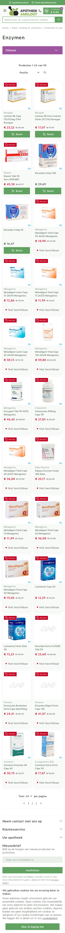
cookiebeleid (49, 918)
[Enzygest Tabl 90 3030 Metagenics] (17, 391)
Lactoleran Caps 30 (45, 586)
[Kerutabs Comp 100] (48, 155)
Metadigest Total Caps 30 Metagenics (15, 591)
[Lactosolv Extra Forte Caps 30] (48, 744)
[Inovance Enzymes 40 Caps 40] (17, 744)
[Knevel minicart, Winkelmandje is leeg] (46, 11)
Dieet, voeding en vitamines (26, 27)
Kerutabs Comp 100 (45, 172)
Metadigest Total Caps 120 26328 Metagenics (47, 353)
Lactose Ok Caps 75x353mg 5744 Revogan (12, 119)
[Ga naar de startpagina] (22, 10)
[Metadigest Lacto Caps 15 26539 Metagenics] (17, 272)
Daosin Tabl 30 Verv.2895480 (12, 177)
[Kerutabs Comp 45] (17, 212)
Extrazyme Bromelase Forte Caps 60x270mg (15, 707)
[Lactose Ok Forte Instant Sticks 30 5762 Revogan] (48, 95)
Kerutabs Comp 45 (13, 229)
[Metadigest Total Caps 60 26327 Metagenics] (17, 450)
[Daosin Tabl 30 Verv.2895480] (17, 155)
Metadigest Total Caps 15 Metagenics (15, 531)
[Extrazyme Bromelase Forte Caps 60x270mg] (17, 685)
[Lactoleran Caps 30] (48, 569)
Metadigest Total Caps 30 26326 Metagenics (46, 234)
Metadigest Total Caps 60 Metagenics (46, 531)
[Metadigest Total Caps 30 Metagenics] (17, 569)
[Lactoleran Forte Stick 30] (17, 629)
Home (5, 27)
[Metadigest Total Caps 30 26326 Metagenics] (48, 212)
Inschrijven (32, 870)
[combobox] (28, 20)
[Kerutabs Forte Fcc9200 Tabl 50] (48, 629)
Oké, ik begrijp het (32, 926)
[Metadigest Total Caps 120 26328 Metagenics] (48, 331)
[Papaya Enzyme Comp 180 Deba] (48, 450)
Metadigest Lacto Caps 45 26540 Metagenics (16, 353)
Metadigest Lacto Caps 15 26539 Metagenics (16, 294)
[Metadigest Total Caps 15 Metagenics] (17, 510)
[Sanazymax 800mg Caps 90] (48, 391)
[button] (32, 50)
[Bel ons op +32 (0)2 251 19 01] (39, 10)
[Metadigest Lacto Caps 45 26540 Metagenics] (17, 331)
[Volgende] (40, 803)
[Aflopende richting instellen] (45, 72)
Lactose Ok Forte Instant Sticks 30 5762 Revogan (48, 117)
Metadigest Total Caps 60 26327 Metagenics (15, 472)
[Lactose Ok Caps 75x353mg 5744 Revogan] (17, 95)
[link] (25, 803)
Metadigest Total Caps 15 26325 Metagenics (46, 294)
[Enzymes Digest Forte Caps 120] (48, 685)
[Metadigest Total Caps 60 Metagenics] (48, 510)
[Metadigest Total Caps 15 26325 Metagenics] (48, 272)
